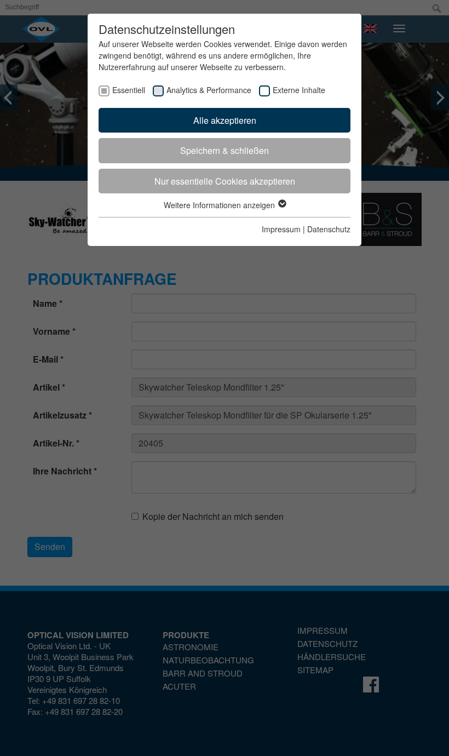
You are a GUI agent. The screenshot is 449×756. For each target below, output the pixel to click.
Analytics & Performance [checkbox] (208, 89)
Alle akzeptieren (224, 120)
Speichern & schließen (224, 150)
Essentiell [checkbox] (128, 89)
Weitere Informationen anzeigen (220, 204)
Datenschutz (328, 229)
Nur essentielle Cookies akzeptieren (224, 181)
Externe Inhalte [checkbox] (299, 89)
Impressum (281, 229)
